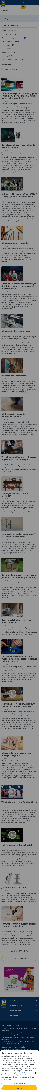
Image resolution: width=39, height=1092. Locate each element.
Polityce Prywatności (29, 1073)
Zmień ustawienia (19, 1084)
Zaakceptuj (19, 1088)
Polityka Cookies (27, 1077)
